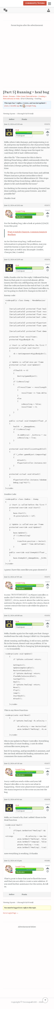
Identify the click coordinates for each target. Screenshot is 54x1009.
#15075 (47, 577)
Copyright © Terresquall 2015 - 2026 (27, 1002)
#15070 (47, 124)
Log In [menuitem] (48, 10)
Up (47, 132)
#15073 (47, 205)
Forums (12, 96)
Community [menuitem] (5, 10)
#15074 (47, 259)
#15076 (47, 615)
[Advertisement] (27, 57)
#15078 (47, 799)
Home (5, 96)
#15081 (47, 861)
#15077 (47, 763)
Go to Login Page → (10, 913)
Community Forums (35, 3)
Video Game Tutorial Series (26, 96)
